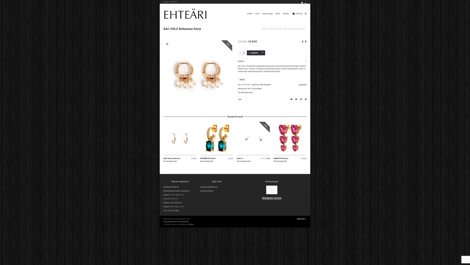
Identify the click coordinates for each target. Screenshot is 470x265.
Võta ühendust (265, 85)
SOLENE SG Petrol (208, 158)
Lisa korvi (254, 53)
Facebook (302, 1)
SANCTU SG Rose (281, 158)
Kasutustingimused (169, 221)
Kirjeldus (241, 61)
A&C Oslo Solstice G (171, 158)
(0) (299, 13)
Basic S (240, 158)
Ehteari (210, 191)
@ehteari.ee (213, 187)
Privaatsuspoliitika (183, 221)
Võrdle (242, 80)
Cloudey (190, 224)
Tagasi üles (300, 219)
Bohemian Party (247, 92)
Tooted (270, 29)
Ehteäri (264, 29)
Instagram (306, 1)
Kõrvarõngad (278, 29)
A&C (285, 29)
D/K (212, 161)
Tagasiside (303, 85)
